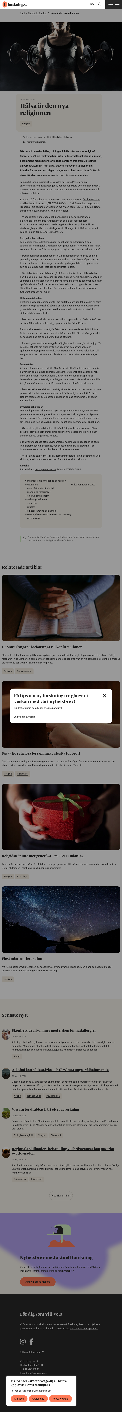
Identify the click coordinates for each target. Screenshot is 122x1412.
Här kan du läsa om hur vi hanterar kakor (31, 1391)
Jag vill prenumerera (24, 716)
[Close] (104, 696)
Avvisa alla (38, 1398)
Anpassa (19, 1398)
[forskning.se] (13, 4)
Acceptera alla (60, 1398)
